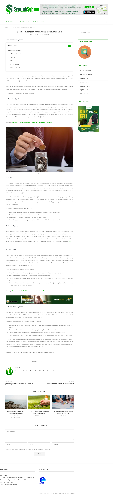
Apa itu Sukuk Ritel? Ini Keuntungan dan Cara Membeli (28, 291)
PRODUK (35, 22)
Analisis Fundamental (86, 71)
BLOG (42, 22)
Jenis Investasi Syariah (15, 50)
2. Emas (13, 57)
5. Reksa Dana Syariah (17, 68)
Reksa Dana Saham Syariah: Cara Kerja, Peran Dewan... (39, 412)
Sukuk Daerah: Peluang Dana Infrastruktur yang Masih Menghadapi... (15, 413)
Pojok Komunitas (84, 90)
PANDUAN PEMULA (11, 22)
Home (6, 27)
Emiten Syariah (84, 78)
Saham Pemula (84, 94)
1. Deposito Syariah (16, 54)
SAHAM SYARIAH (24, 22)
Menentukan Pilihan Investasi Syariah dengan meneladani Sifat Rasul (32, 123)
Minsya (17, 367)
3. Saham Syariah (16, 61)
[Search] (104, 22)
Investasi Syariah (84, 82)
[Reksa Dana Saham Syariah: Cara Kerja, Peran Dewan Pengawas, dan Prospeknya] (39, 402)
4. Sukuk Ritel (15, 64)
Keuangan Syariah (85, 86)
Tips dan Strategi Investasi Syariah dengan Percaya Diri (63, 412)
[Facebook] (97, 22)
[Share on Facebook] (44, 361)
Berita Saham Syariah (86, 74)
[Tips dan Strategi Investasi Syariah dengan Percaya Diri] (63, 402)
